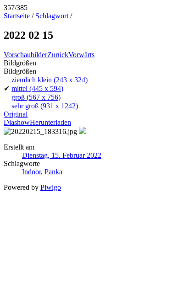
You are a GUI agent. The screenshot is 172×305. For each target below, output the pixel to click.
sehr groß (44, 106)
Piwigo (50, 187)
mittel (37, 88)
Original (16, 114)
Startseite (17, 16)
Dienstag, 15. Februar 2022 (61, 155)
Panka (53, 172)
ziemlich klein (49, 80)
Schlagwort (51, 16)
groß (36, 97)
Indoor (31, 172)
